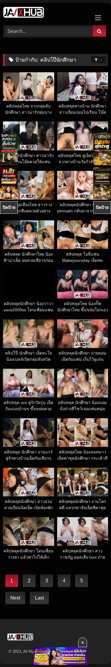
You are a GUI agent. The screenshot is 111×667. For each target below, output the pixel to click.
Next (15, 597)
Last (39, 597)
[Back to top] (92, 649)
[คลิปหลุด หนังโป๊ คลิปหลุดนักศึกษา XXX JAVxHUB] (45, 13)
